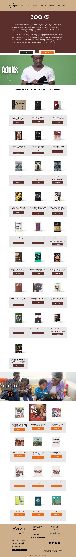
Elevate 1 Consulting (42, 555)
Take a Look (18, 122)
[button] (28, 5)
